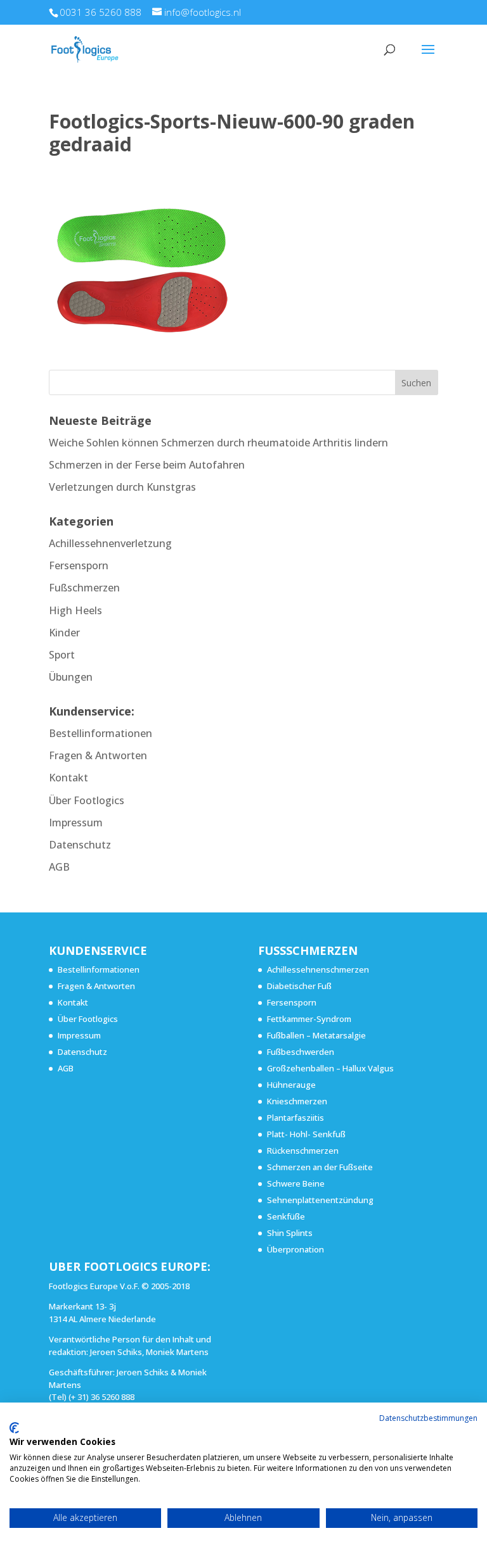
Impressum (76, 822)
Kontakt (68, 778)
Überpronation (295, 1249)
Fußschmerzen (84, 588)
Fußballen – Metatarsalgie (316, 1035)
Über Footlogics (86, 800)
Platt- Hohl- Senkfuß (306, 1134)
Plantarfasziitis (295, 1117)
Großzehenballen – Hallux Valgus (330, 1068)
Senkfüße (286, 1216)
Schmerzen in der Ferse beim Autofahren (147, 465)
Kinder (64, 633)
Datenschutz (80, 845)
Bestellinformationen (100, 733)
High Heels (75, 610)
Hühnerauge (291, 1084)
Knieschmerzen (297, 1101)
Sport (62, 655)
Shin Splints (290, 1233)
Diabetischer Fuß (299, 986)
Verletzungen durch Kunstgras (122, 487)
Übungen (71, 677)
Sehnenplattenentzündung (320, 1200)
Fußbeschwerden (300, 1051)
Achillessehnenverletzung (110, 543)
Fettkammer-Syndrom (309, 1019)
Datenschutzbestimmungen (428, 1418)
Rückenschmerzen (303, 1150)
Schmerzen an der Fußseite (320, 1167)
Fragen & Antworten (98, 755)
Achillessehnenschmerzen (318, 969)
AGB (59, 867)
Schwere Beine (296, 1183)
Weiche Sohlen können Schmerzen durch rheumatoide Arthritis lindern (218, 443)
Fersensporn (78, 565)
